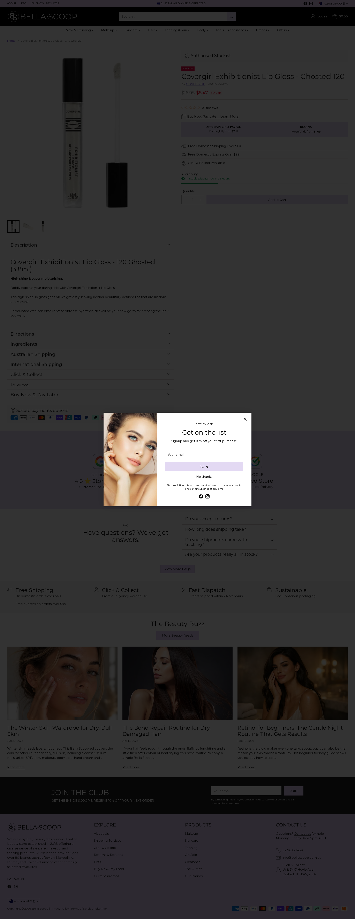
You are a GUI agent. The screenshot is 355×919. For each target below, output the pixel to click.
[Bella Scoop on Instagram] (207, 497)
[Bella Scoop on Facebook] (200, 497)
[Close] (245, 419)
